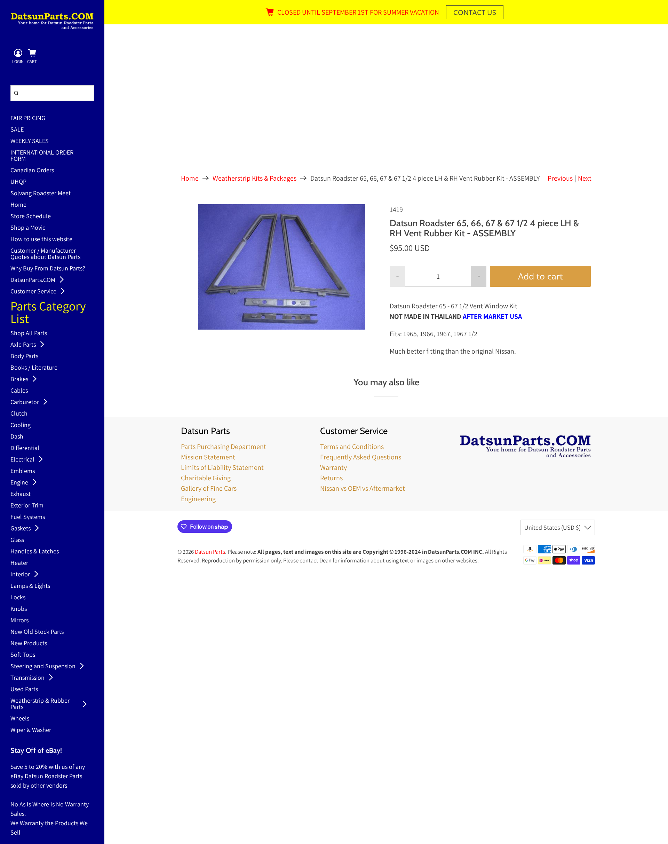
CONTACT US (474, 12)
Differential (24, 448)
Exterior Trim (26, 505)
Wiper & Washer (30, 730)
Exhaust (20, 494)
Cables (19, 390)
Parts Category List (48, 313)
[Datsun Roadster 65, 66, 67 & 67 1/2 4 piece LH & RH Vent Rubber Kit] (282, 267)
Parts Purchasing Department (223, 446)
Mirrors (19, 620)
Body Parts (24, 356)
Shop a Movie (28, 227)
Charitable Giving (206, 477)
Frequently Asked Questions (360, 457)
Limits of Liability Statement (222, 467)
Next (584, 178)
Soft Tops (22, 655)
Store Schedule (30, 216)
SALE (17, 129)
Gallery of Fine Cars (209, 488)
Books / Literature (33, 367)
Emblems (22, 471)
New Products (28, 643)
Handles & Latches (34, 551)
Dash (16, 436)
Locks (17, 597)
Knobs (18, 609)
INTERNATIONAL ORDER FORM (41, 156)
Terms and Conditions (352, 446)
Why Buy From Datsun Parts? (47, 268)
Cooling (20, 425)
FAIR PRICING (27, 118)
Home (18, 205)
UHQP (18, 182)
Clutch (18, 413)
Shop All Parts (28, 333)
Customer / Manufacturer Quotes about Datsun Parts (45, 254)
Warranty (333, 467)
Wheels (19, 718)
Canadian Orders (32, 170)
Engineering (198, 498)
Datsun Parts (210, 551)
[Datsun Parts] (52, 21)
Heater (19, 563)
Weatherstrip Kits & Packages (254, 178)
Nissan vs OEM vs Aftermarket (362, 488)
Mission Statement (208, 457)
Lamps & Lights (30, 586)
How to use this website (41, 239)
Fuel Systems (27, 517)
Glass (17, 540)
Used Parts (24, 689)
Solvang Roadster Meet (40, 193)
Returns (331, 477)
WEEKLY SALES (29, 141)
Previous (560, 178)
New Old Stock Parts (37, 632)
